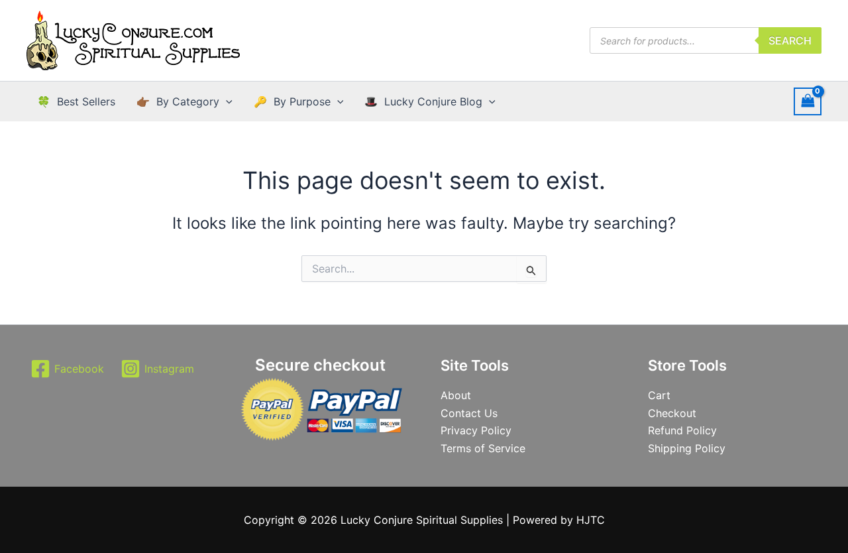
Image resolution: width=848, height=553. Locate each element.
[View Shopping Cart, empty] (808, 101)
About (456, 395)
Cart (659, 395)
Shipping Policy (686, 448)
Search (790, 40)
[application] (226, 101)
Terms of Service (483, 448)
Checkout (672, 413)
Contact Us (469, 413)
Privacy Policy (476, 430)
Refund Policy (682, 430)
